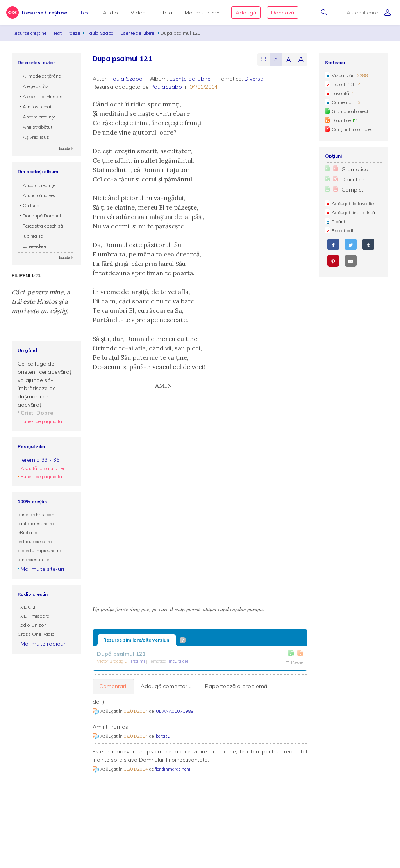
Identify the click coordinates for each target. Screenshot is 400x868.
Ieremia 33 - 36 (40, 459)
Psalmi (138, 661)
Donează (282, 12)
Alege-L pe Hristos (42, 96)
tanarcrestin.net (34, 559)
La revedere (34, 246)
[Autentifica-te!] (291, 653)
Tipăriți (339, 221)
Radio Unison (32, 625)
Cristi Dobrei (38, 412)
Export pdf (343, 230)
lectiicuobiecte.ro (35, 541)
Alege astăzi (36, 86)
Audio (110, 12)
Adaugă (246, 12)
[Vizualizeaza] (300, 653)
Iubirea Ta (33, 236)
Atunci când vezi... (42, 195)
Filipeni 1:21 (26, 275)
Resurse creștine (29, 33)
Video (138, 12)
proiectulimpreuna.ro (39, 550)
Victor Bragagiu (113, 661)
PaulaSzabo (166, 86)
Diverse (254, 78)
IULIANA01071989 (174, 711)
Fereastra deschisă (43, 226)
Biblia (165, 12)
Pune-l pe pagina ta (41, 421)
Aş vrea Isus (36, 137)
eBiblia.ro (28, 532)
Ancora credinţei (40, 117)
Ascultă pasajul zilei (42, 468)
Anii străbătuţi (38, 127)
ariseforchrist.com (37, 514)
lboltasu (162, 736)
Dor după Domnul (42, 216)
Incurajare (178, 661)
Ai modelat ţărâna (42, 76)
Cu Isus (31, 205)
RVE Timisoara (34, 616)
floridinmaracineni (172, 769)
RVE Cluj (27, 607)
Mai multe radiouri (44, 643)
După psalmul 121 (121, 653)
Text (85, 12)
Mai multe (197, 12)
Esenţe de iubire (137, 33)
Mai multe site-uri (42, 568)
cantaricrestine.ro (36, 523)
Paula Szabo (101, 33)
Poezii (73, 33)
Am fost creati (38, 106)
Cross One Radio (36, 634)
